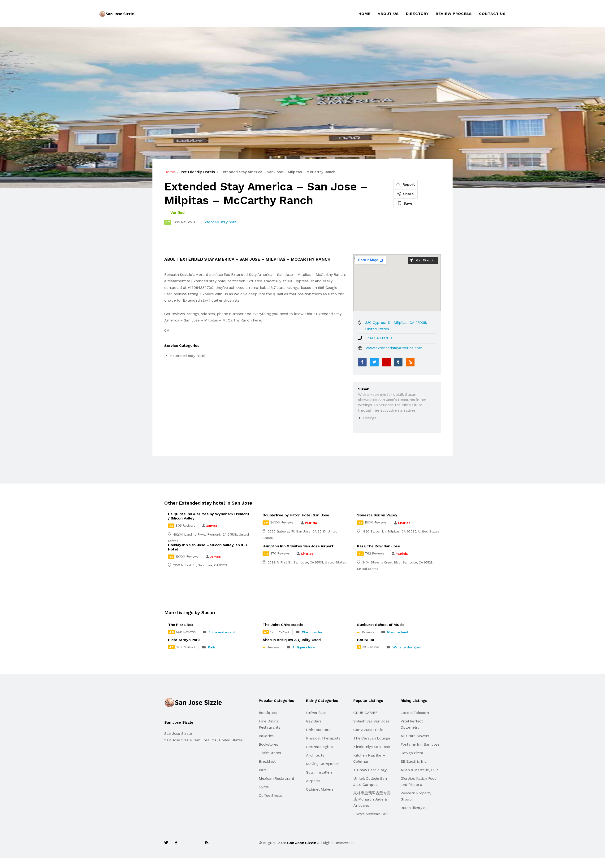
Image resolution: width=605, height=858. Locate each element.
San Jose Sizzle (301, 842)
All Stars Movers (415, 736)
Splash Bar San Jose (371, 721)
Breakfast (267, 761)
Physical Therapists (323, 738)
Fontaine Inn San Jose (420, 744)
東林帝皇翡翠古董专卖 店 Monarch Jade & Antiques (372, 799)
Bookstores (268, 744)
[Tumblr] (398, 362)
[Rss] (206, 842)
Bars (263, 770)
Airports (313, 781)
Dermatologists (319, 746)
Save (407, 203)
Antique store (303, 647)
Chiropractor (312, 632)
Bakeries (266, 736)
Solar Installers (319, 772)
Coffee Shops (270, 795)
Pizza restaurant (221, 632)
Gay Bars (313, 721)
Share (408, 194)
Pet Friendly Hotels (198, 172)
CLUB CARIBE (365, 712)
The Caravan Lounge (371, 738)
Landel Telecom (415, 712)
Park (211, 647)
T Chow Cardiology (370, 770)
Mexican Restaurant (276, 778)
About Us (388, 13)
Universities (316, 712)
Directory (417, 13)
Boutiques (268, 712)
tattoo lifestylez (414, 807)
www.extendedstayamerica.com (394, 348)
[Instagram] (196, 842)
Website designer (407, 647)
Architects (315, 755)
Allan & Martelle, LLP (419, 770)
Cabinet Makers (320, 789)
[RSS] (410, 362)
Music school (397, 632)
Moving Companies (322, 763)
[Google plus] (386, 362)
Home (365, 13)
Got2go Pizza (412, 753)
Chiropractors (318, 729)
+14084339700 (379, 338)
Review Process (454, 13)
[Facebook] (362, 362)
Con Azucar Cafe (368, 729)
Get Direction (425, 260)
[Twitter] (374, 362)
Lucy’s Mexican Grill (371, 814)
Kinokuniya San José (371, 746)
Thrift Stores (270, 753)
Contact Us (492, 13)
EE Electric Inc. (414, 761)
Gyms (264, 787)
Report (408, 184)
